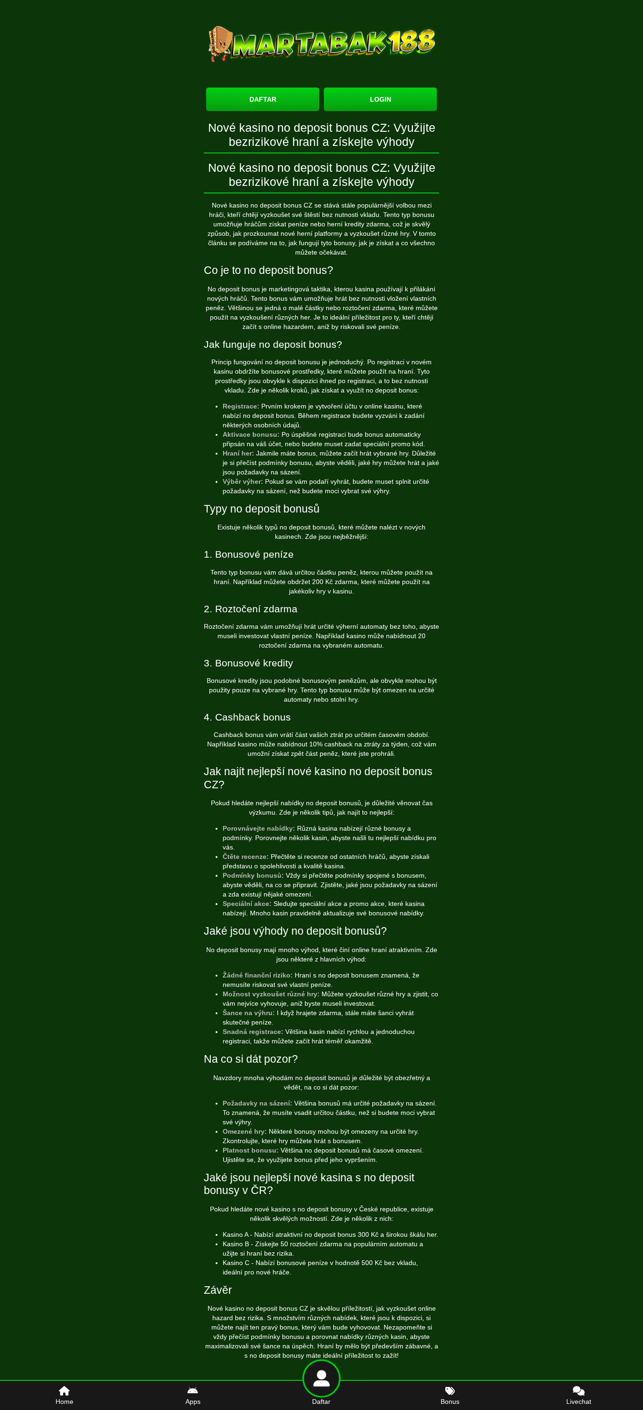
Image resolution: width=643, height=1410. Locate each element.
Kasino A (235, 1234)
